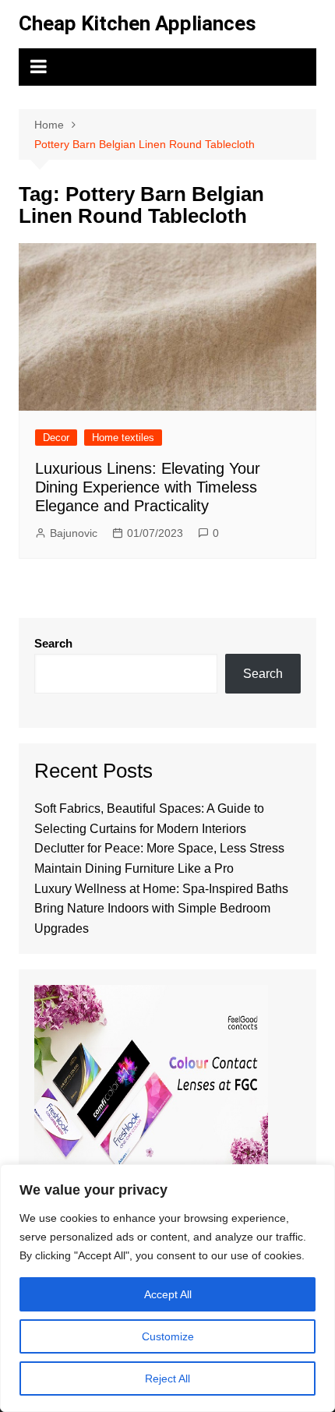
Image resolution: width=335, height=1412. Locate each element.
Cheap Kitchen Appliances (137, 23)
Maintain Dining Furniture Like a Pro (134, 868)
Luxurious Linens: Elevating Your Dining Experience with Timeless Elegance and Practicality (147, 487)
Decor (56, 437)
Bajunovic (73, 533)
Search (53, 643)
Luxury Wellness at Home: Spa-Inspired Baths (161, 888)
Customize (168, 1336)
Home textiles (123, 437)
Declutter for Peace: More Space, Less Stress (159, 848)
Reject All (167, 1378)
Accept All (168, 1294)
